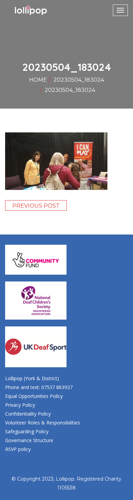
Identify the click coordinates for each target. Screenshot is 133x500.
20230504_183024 (79, 80)
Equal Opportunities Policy (34, 396)
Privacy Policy (20, 405)
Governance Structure (29, 440)
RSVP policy (18, 449)
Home (38, 80)
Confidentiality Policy (28, 413)
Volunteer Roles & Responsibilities (42, 422)
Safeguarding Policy (26, 431)
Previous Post (36, 206)
